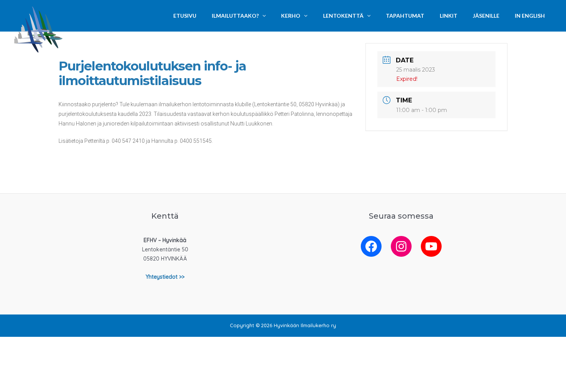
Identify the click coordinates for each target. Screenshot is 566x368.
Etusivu (184, 15)
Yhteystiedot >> (165, 276)
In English (530, 15)
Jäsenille (486, 15)
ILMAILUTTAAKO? (235, 15)
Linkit (448, 15)
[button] (262, 15)
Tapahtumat (405, 15)
